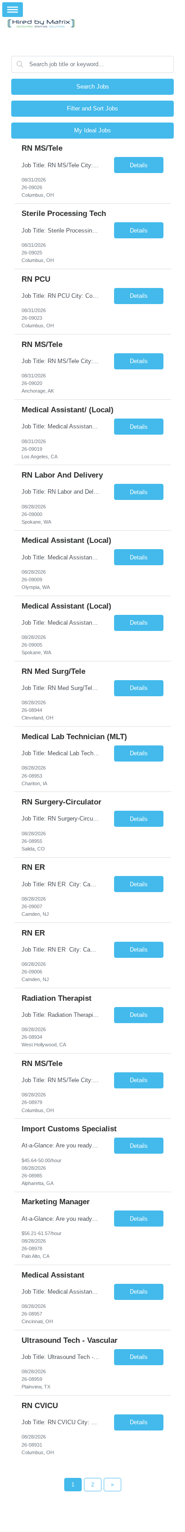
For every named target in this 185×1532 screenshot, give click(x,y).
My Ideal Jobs (92, 130)
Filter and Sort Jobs (92, 108)
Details (139, 165)
